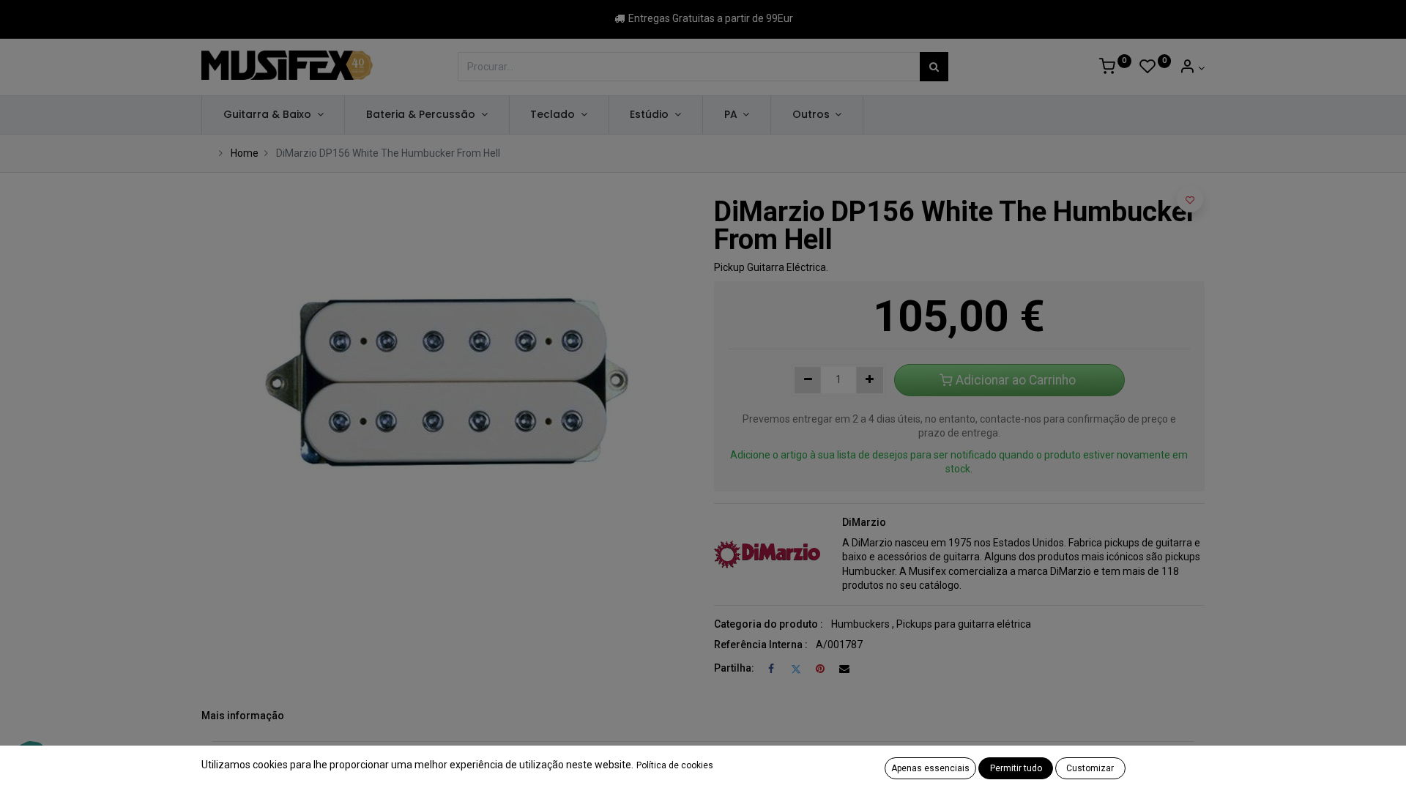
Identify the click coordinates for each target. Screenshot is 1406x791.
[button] (1190, 199)
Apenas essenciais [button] (930, 768)
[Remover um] (808, 380)
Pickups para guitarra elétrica (963, 624)
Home (244, 153)
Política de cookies (674, 765)
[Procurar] (934, 66)
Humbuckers (860, 624)
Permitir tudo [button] (1016, 768)
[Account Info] (1192, 68)
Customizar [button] (1090, 768)
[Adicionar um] (869, 380)
